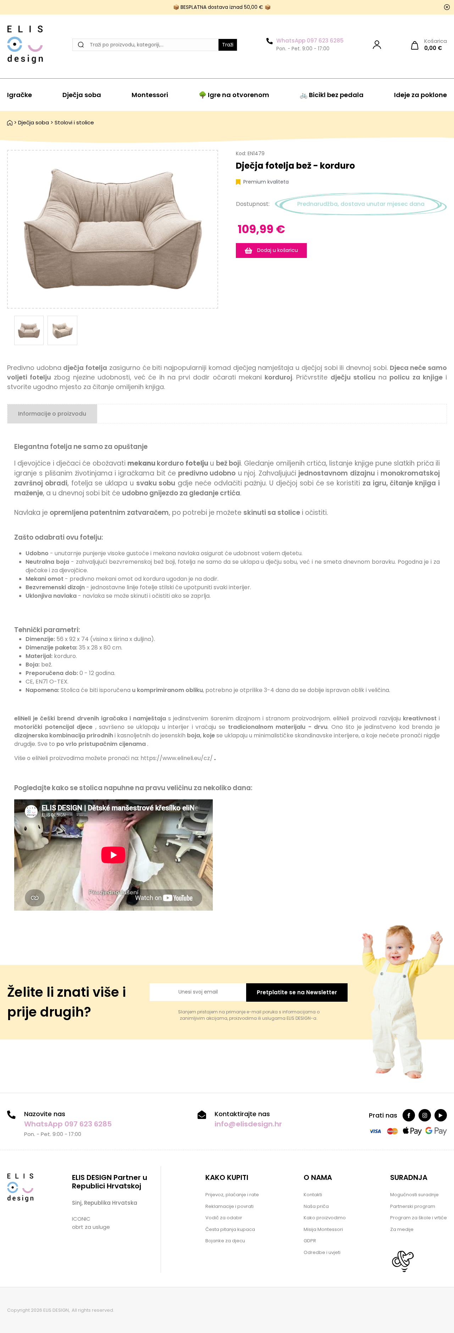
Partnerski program (412, 1206)
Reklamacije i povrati (229, 1206)
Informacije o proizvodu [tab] (52, 414)
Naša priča (316, 1206)
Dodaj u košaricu (277, 250)
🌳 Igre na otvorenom (234, 94)
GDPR (310, 1240)
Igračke (19, 94)
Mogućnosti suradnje (414, 1194)
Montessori (150, 94)
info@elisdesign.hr (248, 1124)
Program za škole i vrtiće (418, 1217)
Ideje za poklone (420, 94)
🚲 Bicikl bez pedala (332, 94)
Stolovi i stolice (74, 122)
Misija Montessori (323, 1229)
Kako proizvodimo (325, 1217)
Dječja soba (81, 94)
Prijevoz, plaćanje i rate (232, 1194)
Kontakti (313, 1194)
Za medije (402, 1229)
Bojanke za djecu (225, 1240)
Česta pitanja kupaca (230, 1229)
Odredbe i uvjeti (322, 1252)
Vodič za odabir (223, 1217)
